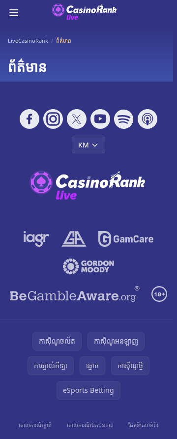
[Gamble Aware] (75, 294)
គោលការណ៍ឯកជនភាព (90, 425)
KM (83, 144)
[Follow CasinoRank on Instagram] (53, 119)
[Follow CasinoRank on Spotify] (124, 119)
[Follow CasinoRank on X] (77, 119)
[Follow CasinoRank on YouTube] (100, 119)
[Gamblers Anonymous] (74, 239)
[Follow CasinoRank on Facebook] (29, 119)
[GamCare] (125, 239)
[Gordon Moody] (88, 266)
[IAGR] (37, 239)
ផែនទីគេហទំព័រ (143, 425)
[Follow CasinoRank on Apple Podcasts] (147, 119)
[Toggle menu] (14, 13)
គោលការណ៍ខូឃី (35, 425)
